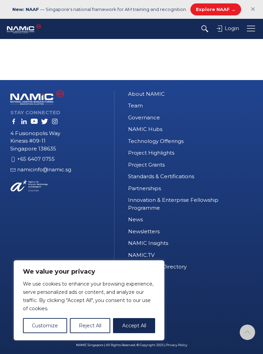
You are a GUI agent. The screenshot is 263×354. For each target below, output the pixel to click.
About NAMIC (146, 94)
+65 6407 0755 (36, 159)
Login (231, 28)
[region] (89, 300)
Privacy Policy (176, 345)
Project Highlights (151, 152)
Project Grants (146, 164)
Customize (45, 326)
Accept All (134, 326)
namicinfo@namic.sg (44, 169)
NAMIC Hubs (145, 129)
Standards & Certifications (161, 176)
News (135, 219)
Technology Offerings (156, 141)
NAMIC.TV (141, 255)
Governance (144, 117)
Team (135, 105)
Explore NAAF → (216, 9)
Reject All (90, 326)
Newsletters (144, 231)
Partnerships (144, 188)
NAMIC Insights (148, 243)
